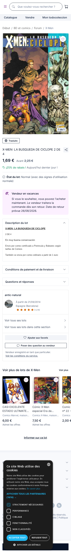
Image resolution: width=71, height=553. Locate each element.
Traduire (13, 140)
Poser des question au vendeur (38, 345)
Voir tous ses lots (15, 320)
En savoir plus (33, 488)
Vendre (29, 17)
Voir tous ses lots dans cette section (27, 327)
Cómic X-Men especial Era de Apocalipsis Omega (44, 409)
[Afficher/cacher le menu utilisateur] (4, 6)
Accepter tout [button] (17, 537)
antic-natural (13, 295)
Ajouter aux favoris (38, 337)
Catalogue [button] (10, 17)
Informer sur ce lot (35, 437)
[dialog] (28, 505)
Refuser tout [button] (39, 537)
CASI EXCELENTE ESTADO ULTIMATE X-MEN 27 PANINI (14, 409)
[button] (35, 223)
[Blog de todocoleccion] (59, 505)
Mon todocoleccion (54, 17)
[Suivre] (63, 39)
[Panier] (66, 6)
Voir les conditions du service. (21, 355)
